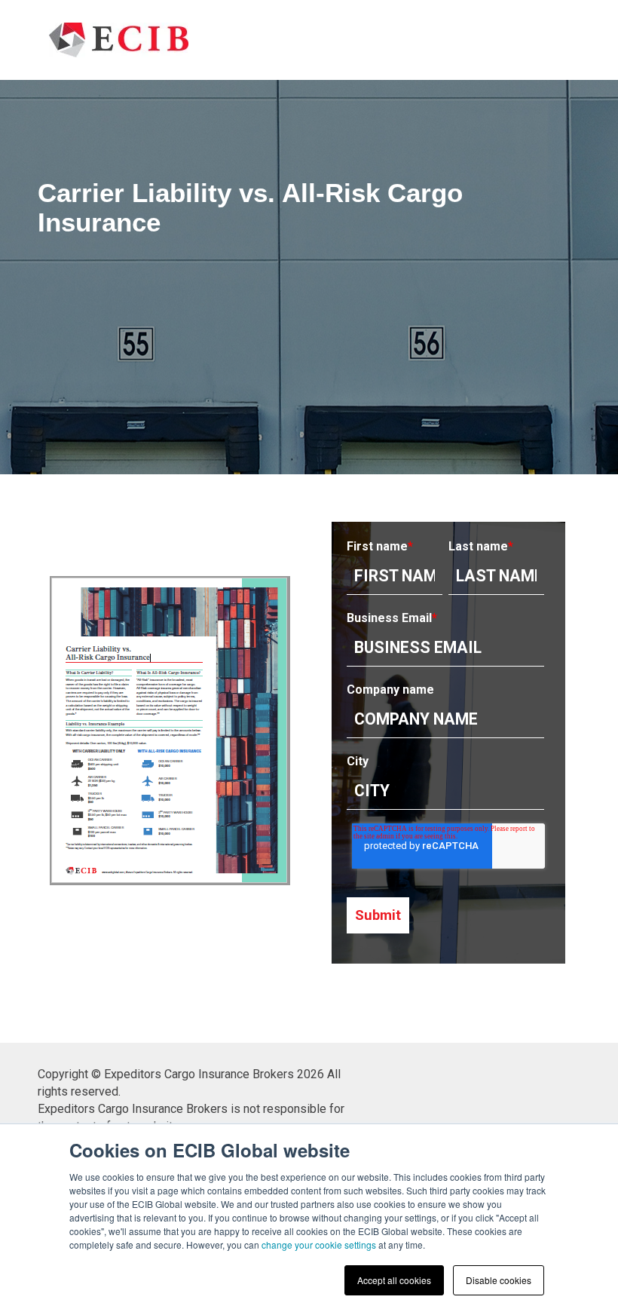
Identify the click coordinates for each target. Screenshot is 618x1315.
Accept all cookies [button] (394, 1280)
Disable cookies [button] (498, 1280)
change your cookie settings (319, 1244)
